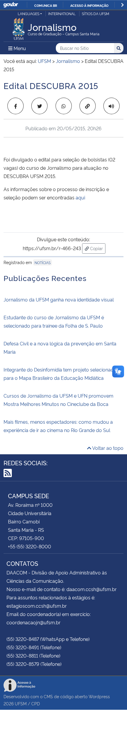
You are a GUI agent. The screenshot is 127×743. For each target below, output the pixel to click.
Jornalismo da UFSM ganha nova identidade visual (59, 299)
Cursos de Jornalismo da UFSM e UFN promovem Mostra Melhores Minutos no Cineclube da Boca (58, 399)
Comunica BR (45, 5)
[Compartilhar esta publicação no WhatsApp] (64, 106)
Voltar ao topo (107, 447)
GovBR (10, 5)
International (62, 13)
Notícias (43, 262)
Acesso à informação (89, 5)
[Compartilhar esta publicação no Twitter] (39, 106)
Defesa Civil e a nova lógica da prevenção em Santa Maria (60, 347)
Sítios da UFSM (95, 13)
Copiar (97, 248)
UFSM (21, 703)
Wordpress (99, 696)
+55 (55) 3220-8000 (29, 546)
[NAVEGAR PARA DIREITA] (122, 5)
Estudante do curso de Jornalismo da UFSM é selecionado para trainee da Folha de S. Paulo (55, 321)
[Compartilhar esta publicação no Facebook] (15, 106)
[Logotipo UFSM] (18, 27)
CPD (35, 703)
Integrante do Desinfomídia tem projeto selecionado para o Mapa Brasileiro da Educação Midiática (60, 373)
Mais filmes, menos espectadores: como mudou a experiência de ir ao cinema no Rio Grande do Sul (58, 425)
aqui (80, 197)
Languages (28, 13)
